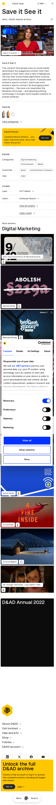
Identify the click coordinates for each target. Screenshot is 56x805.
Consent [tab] (7, 351)
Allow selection (27, 450)
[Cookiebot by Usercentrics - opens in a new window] (38, 343)
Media (40, 164)
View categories (10, 122)
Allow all (27, 440)
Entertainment (27, 164)
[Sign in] (52, 3)
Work (4, 19)
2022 (23, 176)
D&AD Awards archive (20, 19)
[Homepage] (26, 798)
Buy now (45, 138)
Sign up (9, 787)
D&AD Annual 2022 (23, 602)
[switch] (46, 409)
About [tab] (47, 351)
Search (34, 798)
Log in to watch (10, 53)
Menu (19, 798)
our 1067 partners (21, 366)
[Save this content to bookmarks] (52, 19)
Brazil (23, 170)
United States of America (41, 170)
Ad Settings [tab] (33, 351)
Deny (26, 459)
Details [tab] (19, 351)
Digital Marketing (28, 160)
